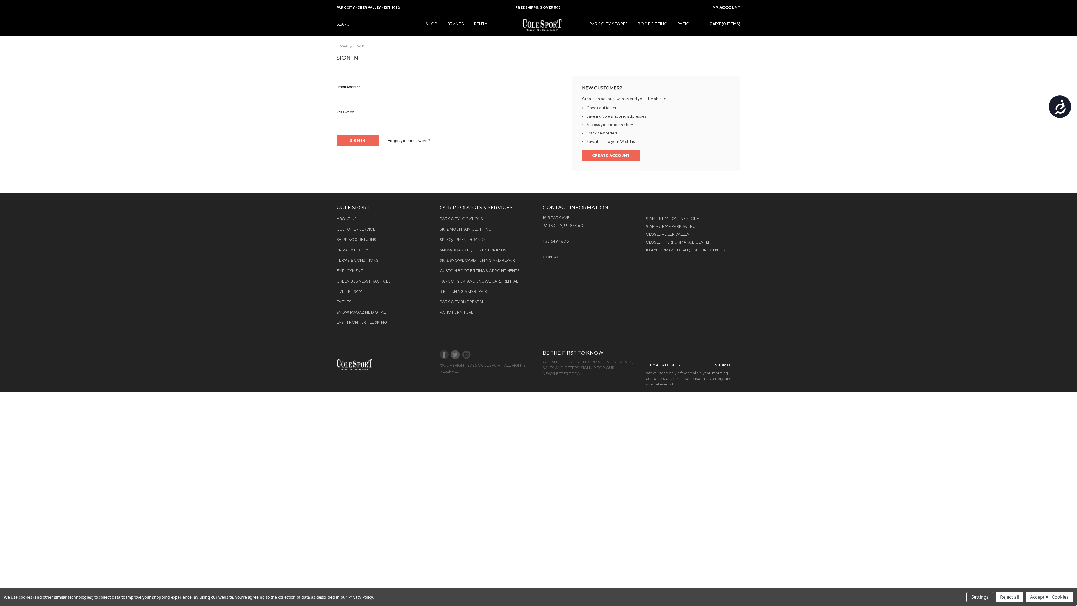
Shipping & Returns (356, 239)
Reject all (1009, 597)
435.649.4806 (556, 241)
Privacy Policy (352, 250)
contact (552, 257)
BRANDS (455, 24)
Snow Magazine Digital (361, 312)
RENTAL (482, 24)
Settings (980, 597)
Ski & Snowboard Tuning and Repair (477, 260)
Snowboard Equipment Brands (473, 250)
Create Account (611, 155)
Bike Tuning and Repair (463, 291)
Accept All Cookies (1049, 597)
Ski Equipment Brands (462, 239)
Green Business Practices (364, 281)
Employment (350, 270)
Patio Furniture (456, 312)
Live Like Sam (349, 291)
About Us (346, 219)
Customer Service (356, 229)
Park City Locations (461, 219)
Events (344, 302)
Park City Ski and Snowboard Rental (479, 281)
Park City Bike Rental (462, 302)
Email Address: (349, 86)
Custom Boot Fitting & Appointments (480, 270)
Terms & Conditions (357, 260)
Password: (345, 112)
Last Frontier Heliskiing (362, 322)
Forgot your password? (409, 140)
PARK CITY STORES (608, 24)
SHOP (432, 24)
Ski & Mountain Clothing (465, 229)
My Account (726, 7)
